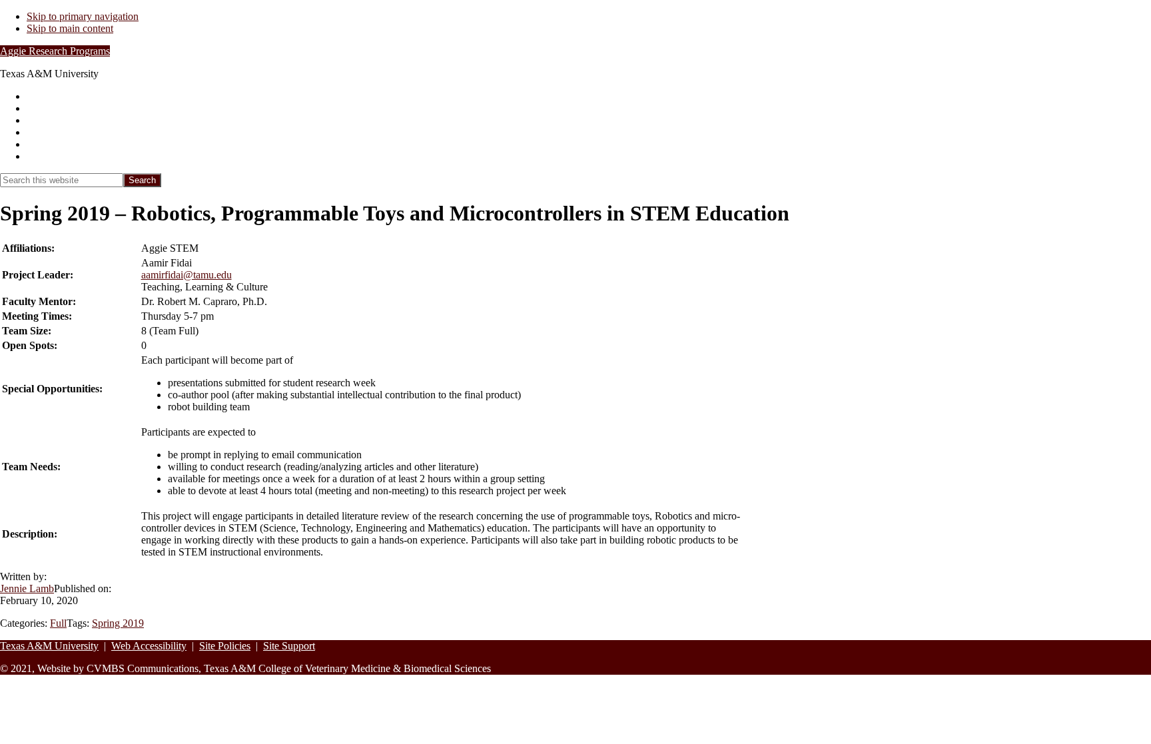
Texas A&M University (49, 645)
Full (58, 623)
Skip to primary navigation (83, 16)
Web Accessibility (149, 645)
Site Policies (224, 645)
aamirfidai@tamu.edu (186, 274)
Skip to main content (70, 28)
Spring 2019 (118, 623)
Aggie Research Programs (55, 51)
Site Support (289, 645)
